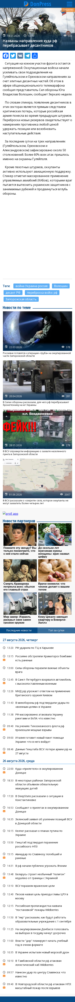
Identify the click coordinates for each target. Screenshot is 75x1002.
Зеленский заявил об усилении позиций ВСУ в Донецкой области (37, 820)
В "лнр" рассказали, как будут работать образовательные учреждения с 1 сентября (37, 919)
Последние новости (18, 630)
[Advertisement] (37, 237)
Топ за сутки (56, 630)
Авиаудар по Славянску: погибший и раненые (37, 855)
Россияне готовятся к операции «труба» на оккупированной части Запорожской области (37, 334)
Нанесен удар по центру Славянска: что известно (37, 974)
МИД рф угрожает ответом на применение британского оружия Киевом (37, 692)
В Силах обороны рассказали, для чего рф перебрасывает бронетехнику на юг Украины (37, 383)
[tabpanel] (37, 813)
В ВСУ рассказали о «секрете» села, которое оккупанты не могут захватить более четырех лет (37, 482)
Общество (68, 9)
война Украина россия (31, 286)
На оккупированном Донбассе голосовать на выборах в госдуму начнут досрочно (37, 930)
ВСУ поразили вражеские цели (37, 886)
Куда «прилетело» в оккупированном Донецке (37, 770)
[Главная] (26, 3)
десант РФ (13, 293)
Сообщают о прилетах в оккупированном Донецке (37, 809)
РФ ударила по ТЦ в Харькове (37, 648)
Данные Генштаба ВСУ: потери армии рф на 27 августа (37, 750)
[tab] (19, 630)
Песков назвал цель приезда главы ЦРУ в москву (37, 895)
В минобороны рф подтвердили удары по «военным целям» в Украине (37, 704)
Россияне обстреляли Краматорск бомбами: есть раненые (37, 657)
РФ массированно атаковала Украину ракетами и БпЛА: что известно (37, 716)
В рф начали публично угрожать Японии (37, 865)
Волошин (61, 286)
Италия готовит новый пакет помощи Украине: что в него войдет (37, 739)
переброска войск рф (42, 293)
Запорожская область (21, 299)
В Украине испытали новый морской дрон (37, 952)
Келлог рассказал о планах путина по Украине (37, 832)
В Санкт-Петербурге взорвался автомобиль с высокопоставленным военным (37, 681)
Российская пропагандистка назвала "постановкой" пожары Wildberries (37, 907)
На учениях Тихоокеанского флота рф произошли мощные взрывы (37, 727)
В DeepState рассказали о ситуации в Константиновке (37, 797)
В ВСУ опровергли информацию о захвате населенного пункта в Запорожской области (37, 433)
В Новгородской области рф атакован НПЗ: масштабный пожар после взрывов (37, 985)
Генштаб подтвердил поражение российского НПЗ (37, 844)
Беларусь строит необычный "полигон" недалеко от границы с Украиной (37, 875)
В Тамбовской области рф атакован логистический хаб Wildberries (37, 962)
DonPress (40, 4)
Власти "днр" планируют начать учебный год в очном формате (37, 942)
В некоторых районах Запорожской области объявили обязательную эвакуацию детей (37, 784)
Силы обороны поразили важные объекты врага (37, 669)
